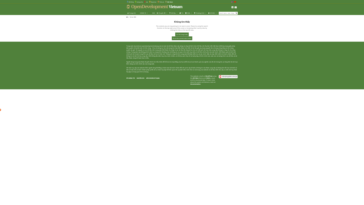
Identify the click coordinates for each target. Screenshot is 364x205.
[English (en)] (232, 2)
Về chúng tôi (130, 78)
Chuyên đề (162, 13)
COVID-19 (143, 13)
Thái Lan (161, 2)
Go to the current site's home (182, 38)
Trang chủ (132, 13)
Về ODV (212, 13)
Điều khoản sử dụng (153, 78)
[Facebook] (233, 7)
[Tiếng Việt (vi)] (235, 2)
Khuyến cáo (140, 78)
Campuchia (140, 2)
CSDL (188, 13)
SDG (153, 13)
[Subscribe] (236, 7)
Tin (182, 13)
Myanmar (153, 2)
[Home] (127, 17)
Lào (147, 2)
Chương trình (200, 13)
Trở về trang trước (182, 34)
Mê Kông (131, 2)
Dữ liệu (173, 13)
